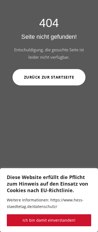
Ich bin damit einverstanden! (49, 220)
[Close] (92, 172)
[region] (49, 200)
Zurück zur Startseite (49, 77)
